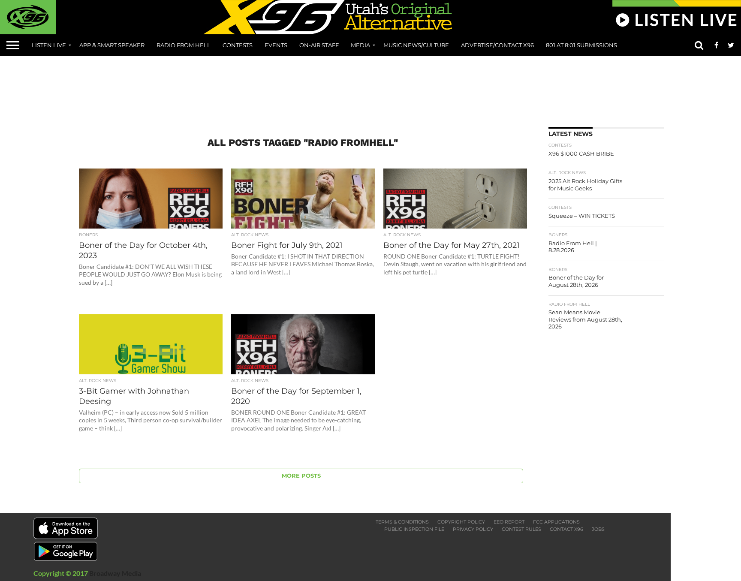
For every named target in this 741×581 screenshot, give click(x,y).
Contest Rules (521, 529)
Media (360, 45)
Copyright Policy (461, 522)
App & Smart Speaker (112, 45)
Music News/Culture (416, 45)
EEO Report (509, 522)
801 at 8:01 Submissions (581, 45)
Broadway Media (115, 573)
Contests (238, 45)
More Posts (301, 476)
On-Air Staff (319, 45)
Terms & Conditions (402, 522)
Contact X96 (566, 529)
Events (276, 45)
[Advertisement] (370, 88)
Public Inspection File (414, 529)
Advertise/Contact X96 (497, 45)
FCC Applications (556, 522)
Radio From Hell (184, 45)
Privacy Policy (473, 529)
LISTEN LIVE (49, 45)
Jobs (598, 529)
